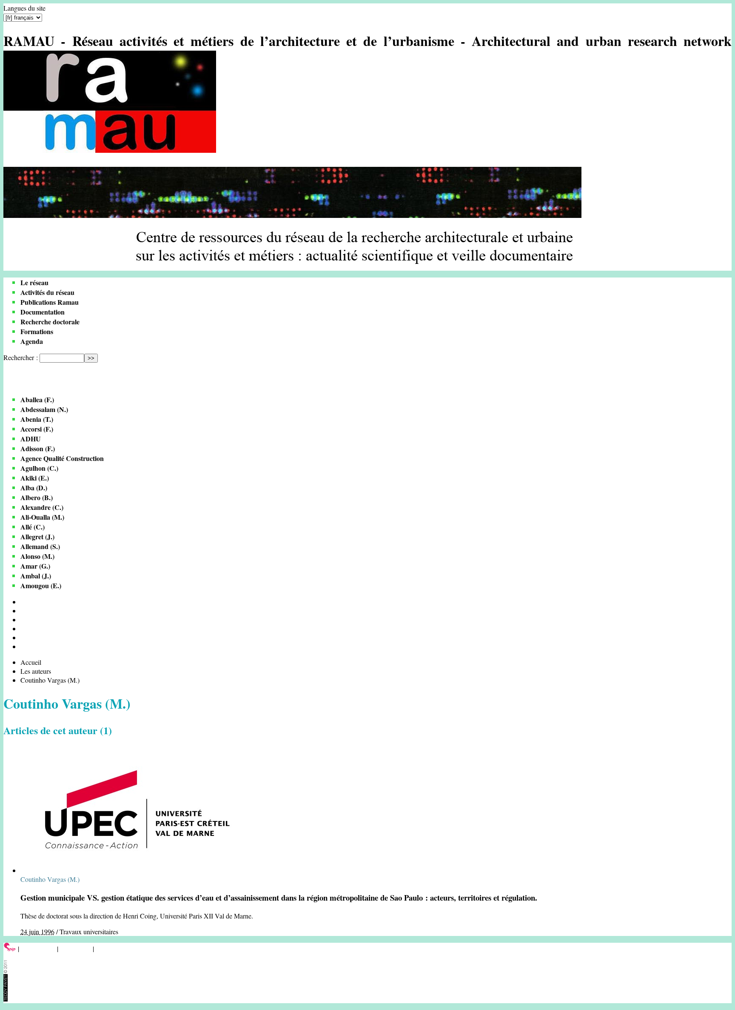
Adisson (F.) (37, 448)
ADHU (30, 438)
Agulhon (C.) (39, 468)
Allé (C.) (32, 527)
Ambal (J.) (35, 576)
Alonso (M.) (37, 556)
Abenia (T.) (36, 419)
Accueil (30, 662)
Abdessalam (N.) (44, 409)
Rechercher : (20, 357)
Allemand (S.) (40, 546)
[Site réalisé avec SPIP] (9, 948)
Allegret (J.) (37, 536)
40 (23, 619)
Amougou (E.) (40, 585)
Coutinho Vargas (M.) (50, 879)
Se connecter (38, 948)
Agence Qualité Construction (62, 458)
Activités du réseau (47, 292)
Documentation (42, 312)
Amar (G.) (35, 566)
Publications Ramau (49, 302)
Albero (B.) (36, 497)
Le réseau (34, 282)
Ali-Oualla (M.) (42, 517)
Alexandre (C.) (41, 507)
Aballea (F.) (37, 399)
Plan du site (75, 948)
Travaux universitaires (89, 931)
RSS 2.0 (108, 948)
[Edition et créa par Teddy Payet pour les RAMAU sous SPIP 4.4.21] (5, 998)
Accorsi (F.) (36, 429)
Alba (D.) (33, 487)
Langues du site (24, 7)
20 (23, 610)
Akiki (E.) (34, 478)
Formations (36, 331)
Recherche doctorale (50, 321)
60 (23, 628)
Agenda (31, 341)
